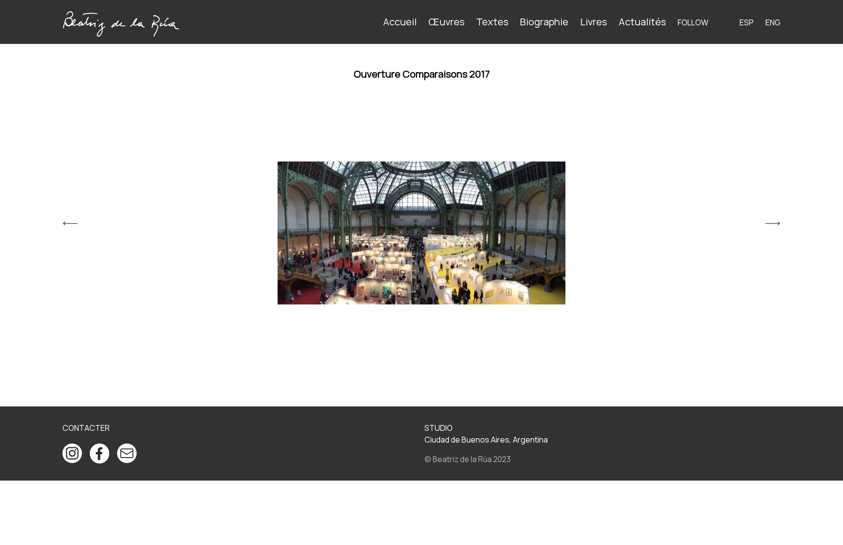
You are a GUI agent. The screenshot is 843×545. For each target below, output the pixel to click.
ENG (773, 22)
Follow (693, 22)
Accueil (400, 21)
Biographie (544, 21)
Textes (492, 21)
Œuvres (446, 21)
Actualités (642, 21)
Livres (593, 21)
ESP (747, 22)
